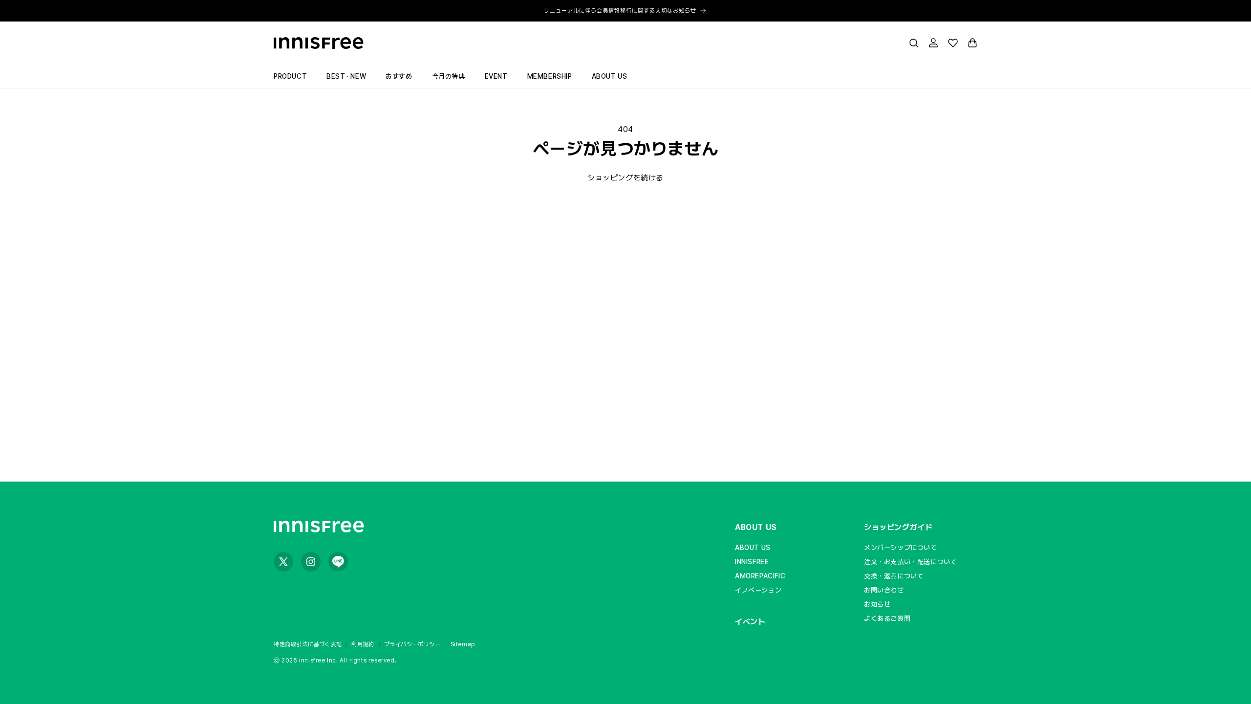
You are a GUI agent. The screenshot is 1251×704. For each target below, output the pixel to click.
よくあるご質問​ (887, 618)
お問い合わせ (884, 590)
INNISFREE (752, 562)
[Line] (338, 562)
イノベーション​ (758, 590)
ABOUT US (756, 527)
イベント (750, 621)
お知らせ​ (877, 604)
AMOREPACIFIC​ (760, 576)
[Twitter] (283, 562)
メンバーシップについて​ (900, 547)
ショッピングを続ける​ (625, 177)
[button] (914, 43)
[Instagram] (311, 562)
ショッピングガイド (898, 527)
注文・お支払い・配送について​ (910, 562)
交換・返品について (894, 576)
